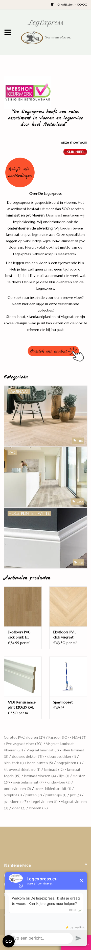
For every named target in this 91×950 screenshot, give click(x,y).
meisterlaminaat (28, 782)
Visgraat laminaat (43, 750)
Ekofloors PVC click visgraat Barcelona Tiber (65, 635)
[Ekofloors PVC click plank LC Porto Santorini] (23, 606)
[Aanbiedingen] (45, 172)
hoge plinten (40, 763)
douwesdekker (61, 756)
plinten (34, 795)
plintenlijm (56, 795)
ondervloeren (17, 788)
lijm (64, 776)
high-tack (14, 763)
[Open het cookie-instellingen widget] (9, 940)
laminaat (54, 769)
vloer (19, 808)
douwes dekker (28, 756)
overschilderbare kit (53, 788)
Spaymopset (63, 702)
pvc (75, 795)
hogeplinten (69, 763)
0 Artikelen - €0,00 (71, 4)
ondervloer (59, 782)
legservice (40, 234)
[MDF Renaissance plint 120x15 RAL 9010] (23, 677)
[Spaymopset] (68, 677)
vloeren (38, 808)
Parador (59, 737)
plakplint (13, 795)
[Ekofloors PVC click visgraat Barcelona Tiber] (68, 606)
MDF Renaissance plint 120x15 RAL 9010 (22, 705)
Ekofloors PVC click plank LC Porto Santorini (20, 635)
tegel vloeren (44, 801)
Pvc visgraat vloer (24, 743)
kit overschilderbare (22, 769)
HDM (79, 737)
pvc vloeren (16, 801)
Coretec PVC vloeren (24, 737)
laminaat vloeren (40, 776)
